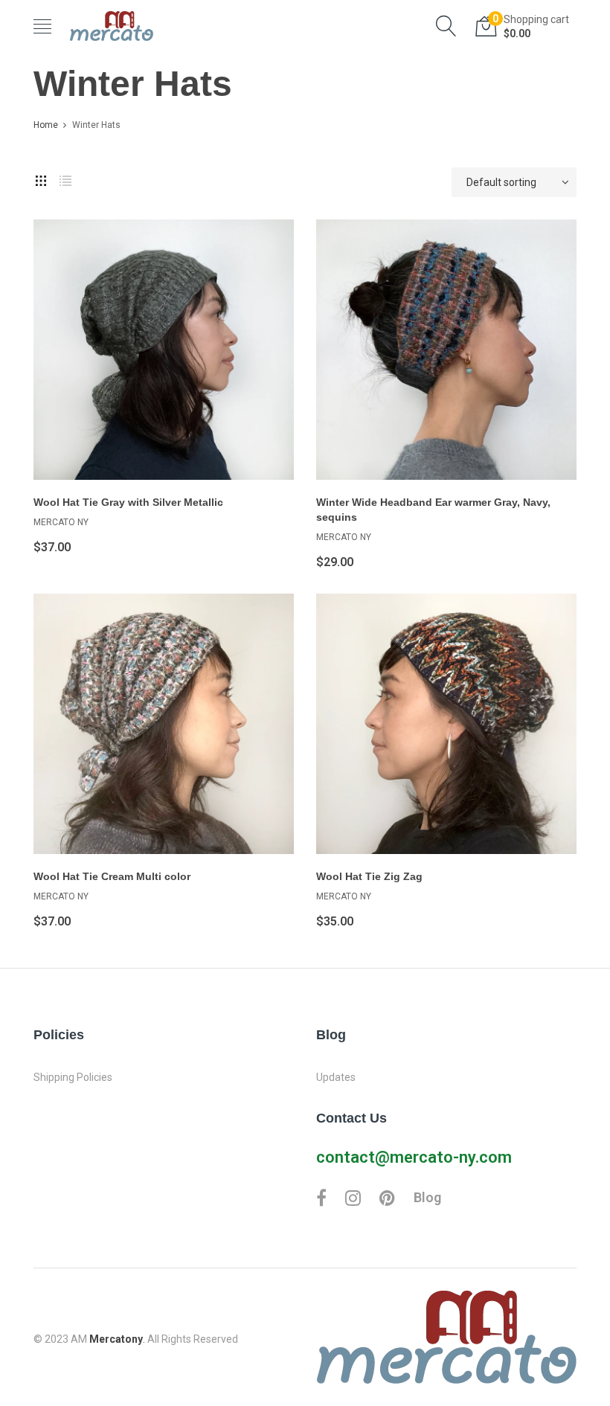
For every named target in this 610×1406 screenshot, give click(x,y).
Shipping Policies (72, 1077)
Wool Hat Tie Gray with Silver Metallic (128, 502)
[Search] (446, 26)
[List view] (65, 178)
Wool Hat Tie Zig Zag (369, 876)
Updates (336, 1077)
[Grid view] (40, 178)
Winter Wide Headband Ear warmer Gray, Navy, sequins (433, 509)
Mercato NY (61, 522)
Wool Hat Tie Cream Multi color (111, 876)
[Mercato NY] (111, 26)
